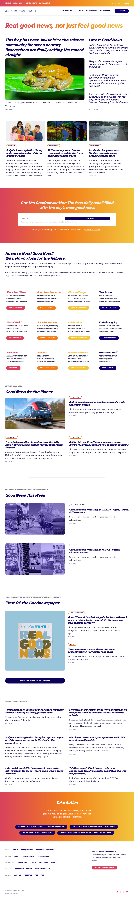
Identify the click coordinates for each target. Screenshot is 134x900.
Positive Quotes (105, 359)
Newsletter (91, 11)
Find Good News (46, 307)
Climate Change (11, 3)
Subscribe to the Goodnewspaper (35, 680)
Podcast (54, 862)
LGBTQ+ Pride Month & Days (79, 332)
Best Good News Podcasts (47, 299)
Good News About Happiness (17, 301)
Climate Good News (78, 307)
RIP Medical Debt (74, 359)
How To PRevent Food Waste (79, 301)
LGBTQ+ (21, 3)
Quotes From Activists (46, 362)
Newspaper (105, 11)
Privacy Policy (26, 850)
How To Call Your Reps (108, 299)
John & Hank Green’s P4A (78, 356)
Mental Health (31, 3)
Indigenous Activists (45, 359)
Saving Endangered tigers (47, 329)
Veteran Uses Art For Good (17, 326)
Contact (17, 875)
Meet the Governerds (14, 359)
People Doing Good (47, 368)
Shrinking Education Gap (16, 356)
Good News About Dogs (46, 332)
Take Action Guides (109, 307)
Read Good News (15, 307)
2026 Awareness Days (76, 329)
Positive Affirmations (108, 356)
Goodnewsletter (92, 230)
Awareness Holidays (79, 338)
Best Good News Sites (45, 296)
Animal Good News (47, 338)
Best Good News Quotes (46, 301)
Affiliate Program (42, 869)
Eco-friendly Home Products (110, 329)
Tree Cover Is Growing (77, 299)
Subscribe (122, 11)
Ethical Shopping (109, 338)
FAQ (36, 875)
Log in (126, 3)
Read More (9, 109)
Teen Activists (42, 356)
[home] (21, 10)
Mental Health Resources (16, 332)
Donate (33, 862)
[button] (68, 11)
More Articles (94, 110)
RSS (42, 875)
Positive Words (105, 362)
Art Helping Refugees (14, 362)
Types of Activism (106, 296)
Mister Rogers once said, (16, 264)
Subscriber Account (23, 869)
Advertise (28, 875)
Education (13, 368)
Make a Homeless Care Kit (78, 362)
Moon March (14, 893)
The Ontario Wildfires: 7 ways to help (37, 832)
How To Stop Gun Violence (109, 301)
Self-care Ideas (12, 329)
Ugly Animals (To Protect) (47, 326)
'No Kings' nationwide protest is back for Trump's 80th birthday (85, 832)
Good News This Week (14, 299)
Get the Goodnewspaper (16, 296)
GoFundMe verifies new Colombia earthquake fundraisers (41, 827)
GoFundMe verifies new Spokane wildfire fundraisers (94, 827)
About (80, 11)
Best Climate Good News (78, 296)
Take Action (22, 862)
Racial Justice (44, 3)
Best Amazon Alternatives (109, 326)
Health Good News (78, 368)
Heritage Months (75, 326)
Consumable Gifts (106, 332)
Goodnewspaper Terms (44, 850)
